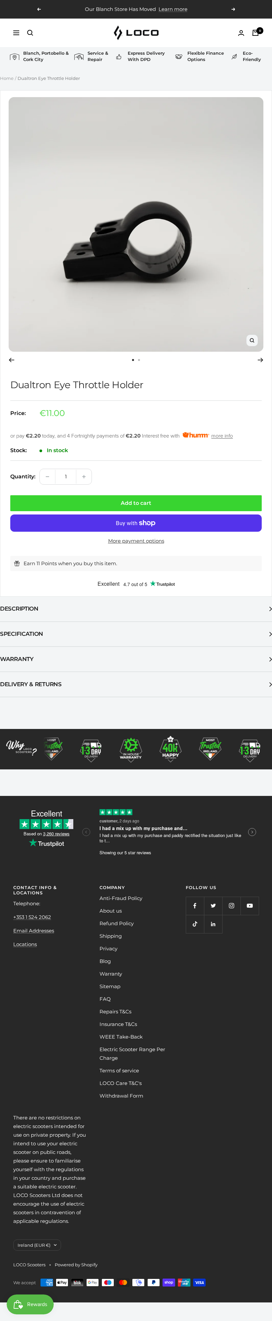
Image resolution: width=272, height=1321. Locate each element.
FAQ (105, 999)
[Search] (30, 33)
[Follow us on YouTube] (249, 906)
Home (7, 78)
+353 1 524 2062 (32, 917)
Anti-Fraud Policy (121, 898)
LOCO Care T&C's (121, 1083)
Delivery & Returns (31, 684)
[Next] (260, 360)
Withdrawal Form (121, 1096)
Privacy (108, 948)
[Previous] (11, 360)
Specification (21, 633)
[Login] (241, 33)
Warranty (17, 659)
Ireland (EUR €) (34, 1245)
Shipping (111, 936)
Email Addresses (33, 931)
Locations (25, 944)
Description (19, 608)
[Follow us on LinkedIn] (213, 924)
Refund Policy (117, 923)
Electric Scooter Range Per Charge (132, 1053)
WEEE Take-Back (121, 1037)
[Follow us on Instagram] (231, 906)
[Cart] (255, 33)
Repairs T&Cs (115, 1011)
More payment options (136, 541)
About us (111, 911)
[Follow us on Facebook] (195, 906)
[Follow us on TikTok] (195, 924)
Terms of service (119, 1070)
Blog (105, 961)
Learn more (173, 9)
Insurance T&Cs (118, 1024)
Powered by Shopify (76, 1264)
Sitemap (110, 986)
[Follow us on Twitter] (213, 906)
